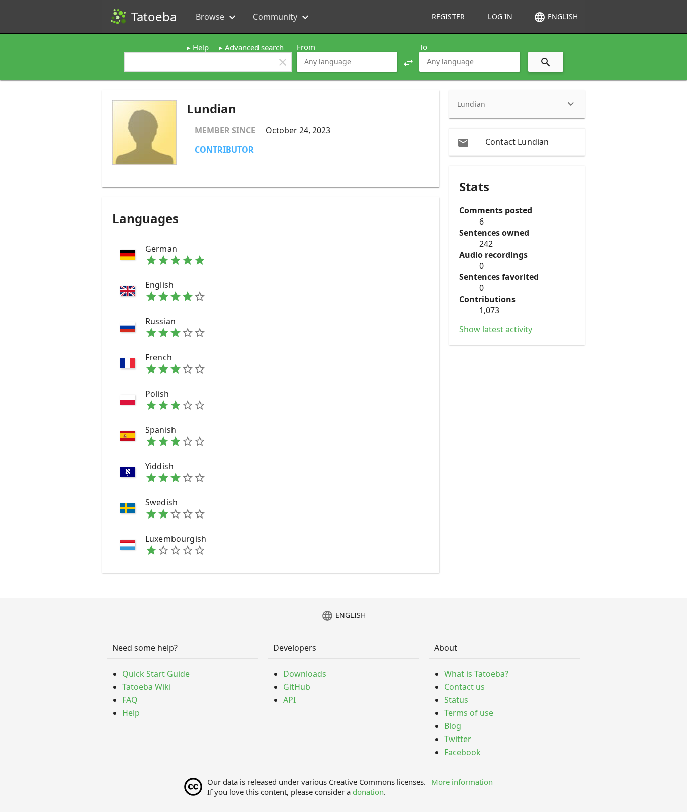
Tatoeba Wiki (146, 686)
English (556, 17)
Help (201, 47)
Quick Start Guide (156, 673)
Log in (500, 16)
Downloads (304, 673)
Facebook (462, 752)
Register (448, 16)
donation (368, 792)
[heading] (517, 104)
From (306, 47)
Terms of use (468, 712)
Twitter (457, 739)
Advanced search (254, 47)
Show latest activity (495, 329)
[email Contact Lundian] (517, 142)
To (423, 47)
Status (456, 699)
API (289, 699)
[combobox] (347, 62)
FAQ (130, 699)
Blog (452, 725)
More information (462, 782)
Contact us (464, 686)
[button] (408, 62)
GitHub (296, 686)
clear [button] (283, 62)
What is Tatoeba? (476, 673)
